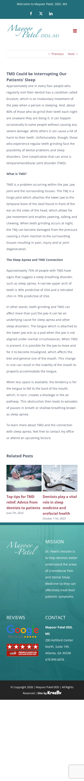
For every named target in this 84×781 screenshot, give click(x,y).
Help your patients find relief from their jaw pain (24, 502)
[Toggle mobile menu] (75, 31)
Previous (57, 54)
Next (71, 54)
